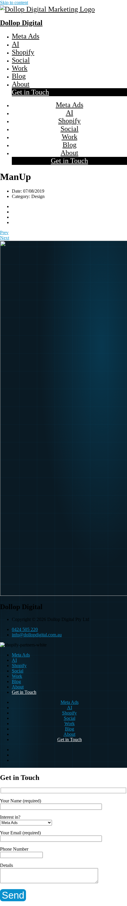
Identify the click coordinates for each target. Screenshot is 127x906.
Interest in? (10, 817)
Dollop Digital (21, 23)
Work (19, 68)
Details (6, 865)
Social (21, 60)
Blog (19, 76)
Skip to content (14, 2)
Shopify (23, 52)
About (21, 84)
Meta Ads (25, 36)
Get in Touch (30, 92)
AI (15, 44)
